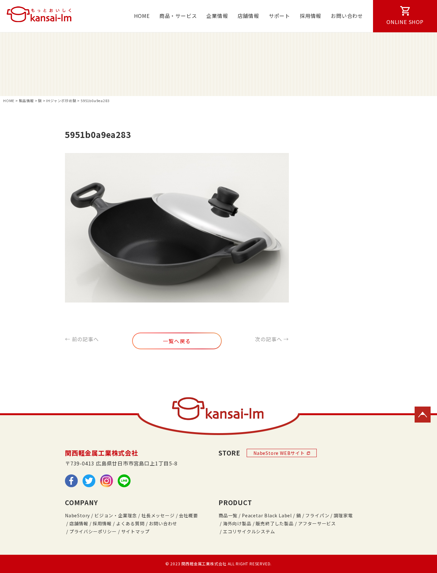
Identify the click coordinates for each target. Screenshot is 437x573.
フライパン (317, 515)
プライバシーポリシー (93, 531)
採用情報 (310, 16)
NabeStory (77, 515)
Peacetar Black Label (267, 515)
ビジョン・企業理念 (115, 515)
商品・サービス (178, 16)
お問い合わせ (347, 16)
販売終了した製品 (274, 523)
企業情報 (217, 16)
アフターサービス (317, 523)
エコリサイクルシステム (249, 531)
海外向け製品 (237, 523)
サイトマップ (135, 531)
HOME (142, 16)
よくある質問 (130, 523)
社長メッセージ (158, 515)
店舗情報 (248, 16)
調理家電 (343, 515)
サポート (279, 16)
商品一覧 (228, 515)
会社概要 (188, 515)
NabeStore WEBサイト (279, 453)
